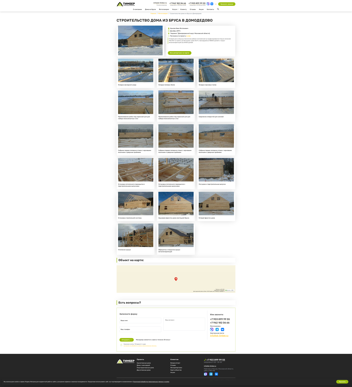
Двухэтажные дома (144, 370)
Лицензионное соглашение (219, 290)
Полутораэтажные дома (145, 368)
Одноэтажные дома (144, 363)
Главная (153, 13)
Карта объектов (176, 370)
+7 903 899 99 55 (197, 3)
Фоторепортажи (176, 368)
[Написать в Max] (208, 5)
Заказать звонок (226, 4)
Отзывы (193, 9)
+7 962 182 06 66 (177, 3)
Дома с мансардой (143, 365)
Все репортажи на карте (179, 53)
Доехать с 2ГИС (230, 290)
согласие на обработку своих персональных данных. (140, 346)
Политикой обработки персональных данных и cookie (151, 382)
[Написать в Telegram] (217, 330)
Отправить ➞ (126, 340)
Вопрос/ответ (175, 363)
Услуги (174, 9)
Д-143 (188, 36)
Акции (201, 9)
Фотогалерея (164, 9)
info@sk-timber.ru (160, 3)
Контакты (210, 9)
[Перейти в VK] (211, 5)
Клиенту (183, 9)
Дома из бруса (150, 9)
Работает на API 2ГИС (220, 289)
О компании (137, 9)
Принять (342, 382)
